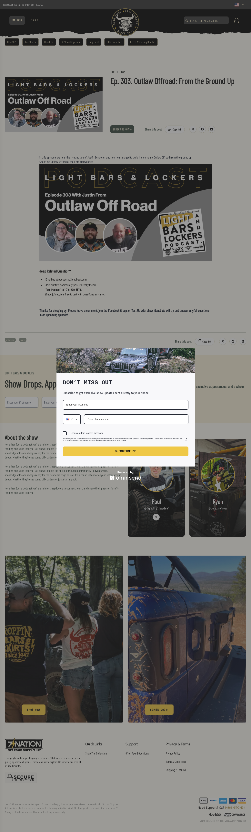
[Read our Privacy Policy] (186, 439)
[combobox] (72, 419)
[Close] (190, 352)
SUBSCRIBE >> (125, 451)
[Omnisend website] (125, 475)
